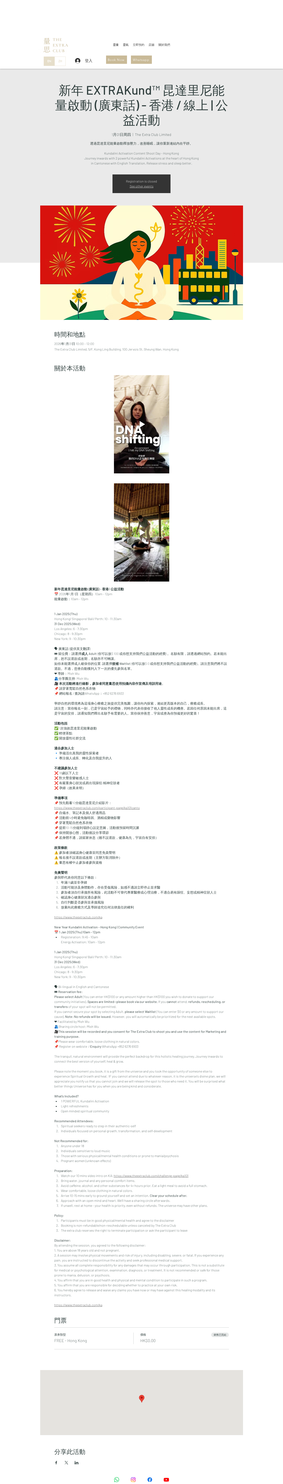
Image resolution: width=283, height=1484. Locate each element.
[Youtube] (166, 1480)
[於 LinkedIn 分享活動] (77, 1462)
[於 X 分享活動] (66, 1462)
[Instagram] (133, 1480)
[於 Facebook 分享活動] (56, 1462)
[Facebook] (150, 1480)
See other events (142, 186)
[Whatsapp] (117, 1480)
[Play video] (141, 424)
